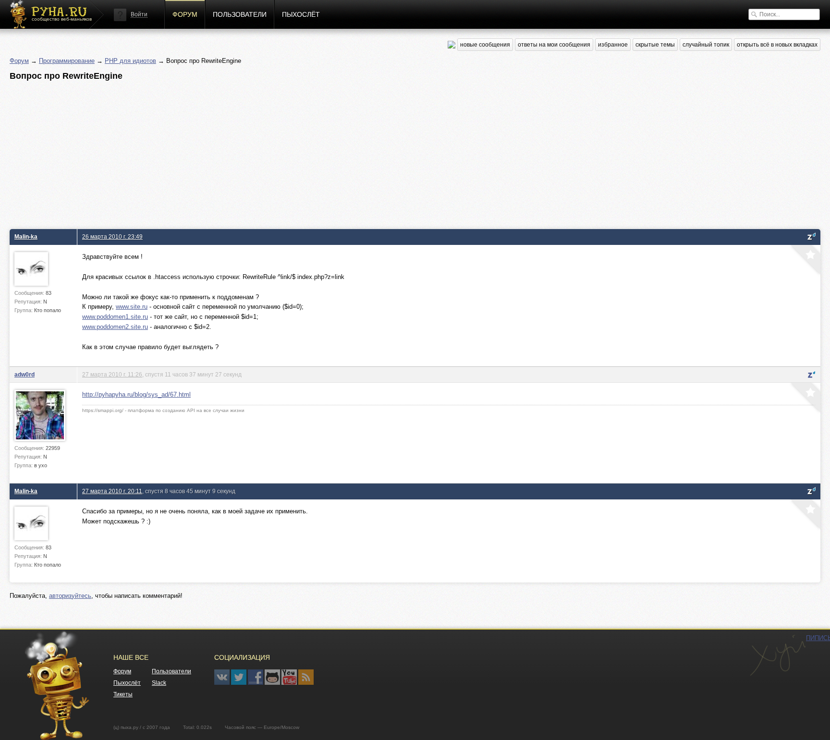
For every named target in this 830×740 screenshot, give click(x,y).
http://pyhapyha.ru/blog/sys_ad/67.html (136, 394)
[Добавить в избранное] (804, 261)
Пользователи (240, 14)
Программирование (67, 60)
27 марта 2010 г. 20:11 (112, 491)
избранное (613, 44)
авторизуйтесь (70, 595)
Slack (159, 682)
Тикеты (123, 694)
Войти (139, 14)
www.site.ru (131, 306)
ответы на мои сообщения (554, 44)
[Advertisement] (298, 152)
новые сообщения (485, 44)
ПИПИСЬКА (777, 655)
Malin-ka (25, 236)
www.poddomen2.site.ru (115, 326)
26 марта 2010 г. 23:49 (112, 236)
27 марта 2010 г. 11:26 (112, 374)
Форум (184, 14)
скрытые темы (655, 44)
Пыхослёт (301, 14)
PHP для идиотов (130, 60)
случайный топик (706, 44)
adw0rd (24, 374)
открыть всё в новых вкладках (777, 44)
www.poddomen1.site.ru (115, 316)
